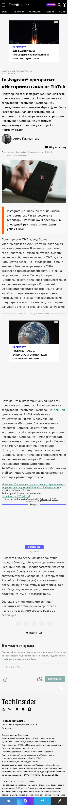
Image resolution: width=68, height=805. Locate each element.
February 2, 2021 (49, 499)
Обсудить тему (57, 147)
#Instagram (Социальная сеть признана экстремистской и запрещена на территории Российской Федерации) (33, 486)
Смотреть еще (34, 547)
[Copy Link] (59, 801)
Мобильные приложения (17, 155)
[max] (29, 709)
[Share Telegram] (42, 801)
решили (59, 410)
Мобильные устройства (22, 71)
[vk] (10, 709)
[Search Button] (59, 5)
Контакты (7, 728)
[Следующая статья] (34, 689)
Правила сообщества (13, 721)
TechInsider (19, 4)
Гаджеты (6, 71)
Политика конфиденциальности (19, 724)
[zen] (23, 709)
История (10, 152)
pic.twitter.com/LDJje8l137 (16, 496)
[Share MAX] (25, 801)
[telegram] (16, 709)
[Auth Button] (64, 5)
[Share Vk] (8, 801)
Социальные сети (35, 152)
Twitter (48, 152)
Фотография (21, 152)
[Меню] (3, 5)
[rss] (3, 709)
